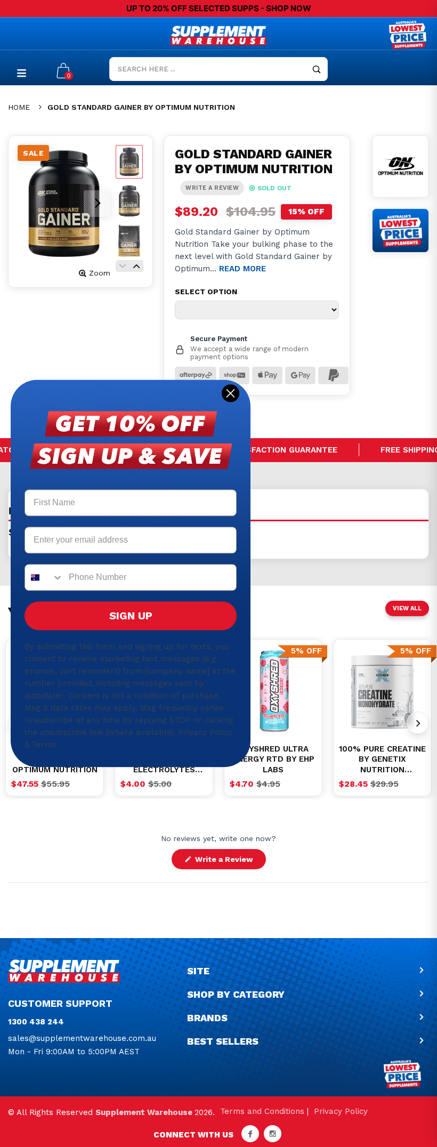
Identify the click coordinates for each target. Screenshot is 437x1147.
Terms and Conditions (262, 1111)
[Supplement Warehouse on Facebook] (250, 1133)
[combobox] (44, 578)
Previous (123, 266)
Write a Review (229, 861)
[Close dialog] (230, 393)
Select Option (206, 291)
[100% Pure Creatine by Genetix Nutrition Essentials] (382, 691)
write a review (212, 187)
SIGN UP (130, 616)
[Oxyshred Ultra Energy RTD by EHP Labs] (273, 691)
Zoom (99, 273)
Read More (242, 268)
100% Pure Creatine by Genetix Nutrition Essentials (382, 760)
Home (19, 107)
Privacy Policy (341, 1111)
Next (136, 266)
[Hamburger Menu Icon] (21, 72)
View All (407, 608)
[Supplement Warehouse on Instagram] (272, 1133)
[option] (273, 691)
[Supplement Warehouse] (218, 35)
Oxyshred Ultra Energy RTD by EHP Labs (273, 759)
